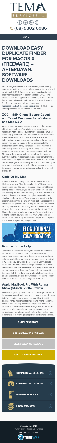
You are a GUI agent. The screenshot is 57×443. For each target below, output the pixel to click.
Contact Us (31, 429)
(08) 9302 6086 (30, 28)
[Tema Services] (28, 10)
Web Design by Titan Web (28, 432)
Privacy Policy (19, 429)
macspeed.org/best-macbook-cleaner (18, 106)
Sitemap (40, 429)
